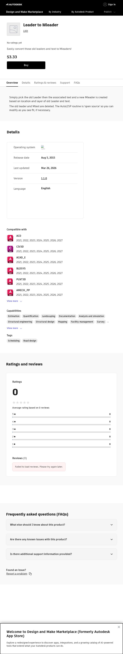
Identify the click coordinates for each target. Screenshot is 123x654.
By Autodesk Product (82, 11)
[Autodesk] (14, 5)
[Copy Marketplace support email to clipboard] (30, 573)
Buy (26, 65)
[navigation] (61, 12)
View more (12, 301)
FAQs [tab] (77, 83)
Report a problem (16, 574)
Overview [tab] (12, 83)
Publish (108, 11)
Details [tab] (26, 83)
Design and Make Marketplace (24, 12)
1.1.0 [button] (44, 178)
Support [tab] (65, 83)
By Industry (55, 11)
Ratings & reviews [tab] (45, 83)
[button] (61, 524)
